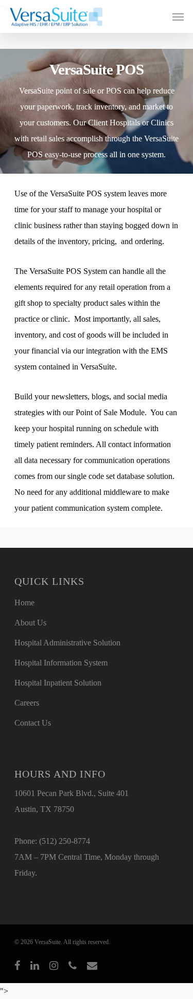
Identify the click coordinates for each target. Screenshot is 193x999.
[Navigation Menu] (178, 16)
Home (24, 602)
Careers (26, 702)
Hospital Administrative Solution (67, 642)
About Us (30, 622)
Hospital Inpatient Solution (57, 682)
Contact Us (32, 722)
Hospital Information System (61, 662)
